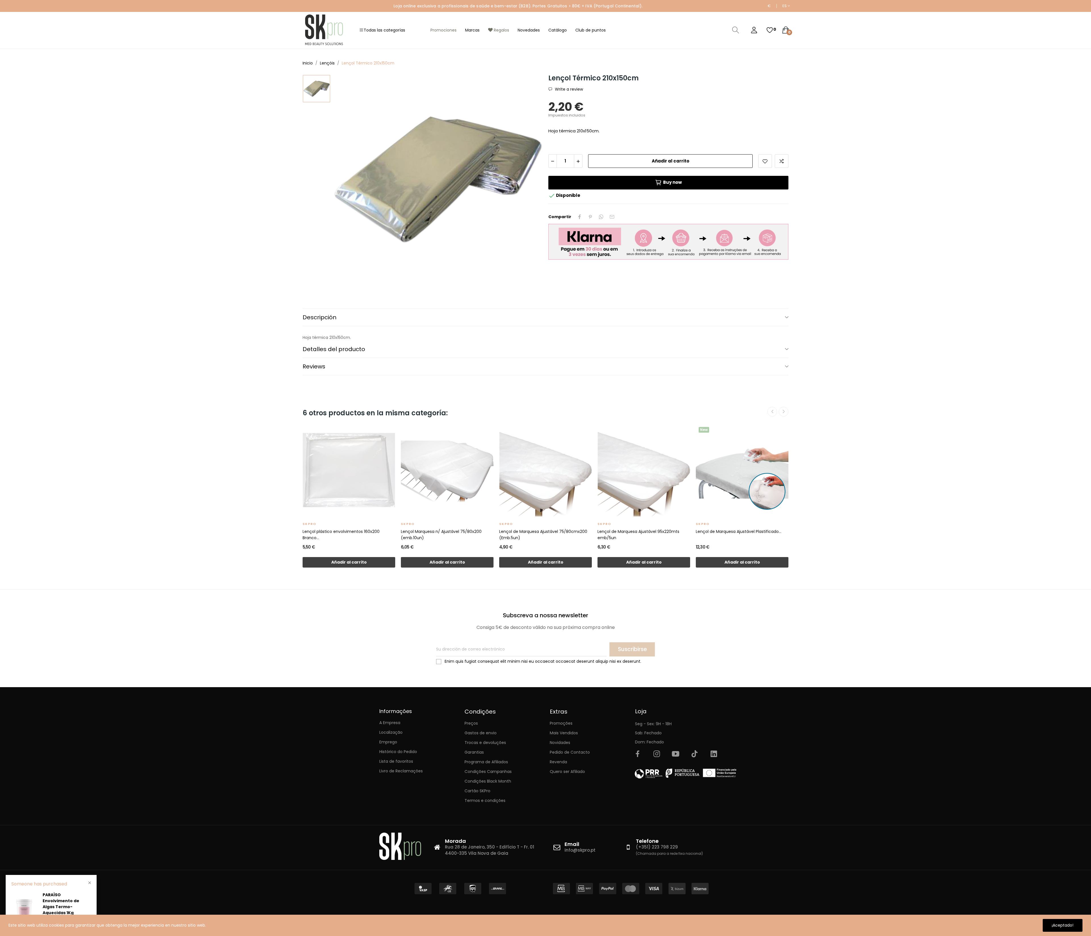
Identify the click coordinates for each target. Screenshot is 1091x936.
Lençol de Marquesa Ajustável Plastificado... (738, 531)
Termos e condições (485, 800)
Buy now (672, 182)
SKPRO (310, 524)
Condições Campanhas (488, 771)
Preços (471, 723)
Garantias (474, 752)
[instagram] (656, 754)
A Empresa (389, 723)
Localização (391, 732)
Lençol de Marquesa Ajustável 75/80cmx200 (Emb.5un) (543, 535)
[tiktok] (694, 754)
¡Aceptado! (1062, 925)
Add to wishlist (765, 161)
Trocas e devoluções (485, 742)
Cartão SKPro (477, 791)
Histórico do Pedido (398, 751)
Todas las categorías (384, 30)
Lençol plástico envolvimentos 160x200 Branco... (341, 535)
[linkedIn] (713, 754)
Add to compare (781, 161)
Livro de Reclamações (401, 771)
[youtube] (675, 754)
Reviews (314, 366)
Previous (772, 411)
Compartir (579, 216)
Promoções (561, 723)
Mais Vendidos (564, 733)
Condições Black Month (488, 781)
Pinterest (590, 216)
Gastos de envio (481, 733)
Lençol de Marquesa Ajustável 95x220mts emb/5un (638, 535)
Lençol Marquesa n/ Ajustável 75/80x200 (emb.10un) (441, 535)
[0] (769, 30)
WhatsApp (601, 216)
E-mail (612, 216)
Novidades (560, 742)
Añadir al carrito (670, 161)
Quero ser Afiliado (567, 771)
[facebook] (637, 754)
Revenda (558, 762)
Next (783, 411)
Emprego (388, 742)
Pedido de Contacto (570, 752)
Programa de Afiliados (486, 762)
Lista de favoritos (396, 761)
